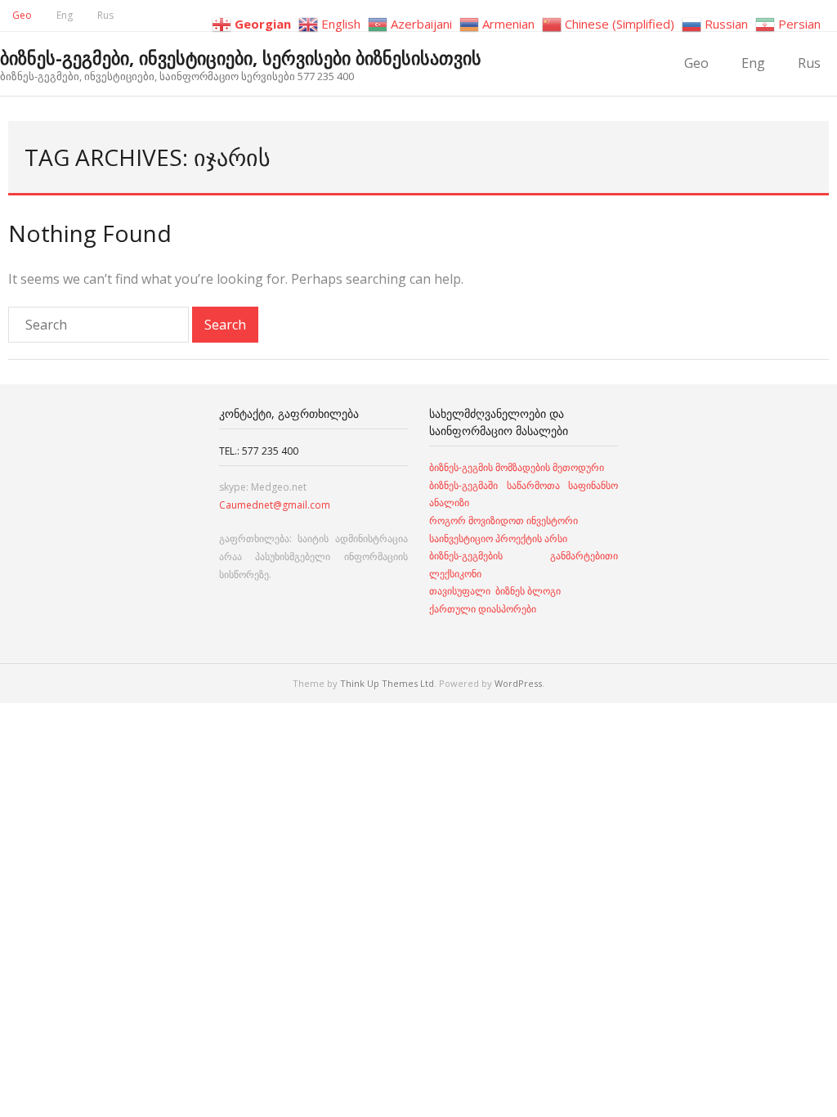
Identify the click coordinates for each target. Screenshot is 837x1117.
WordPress (518, 683)
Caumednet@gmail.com (274, 505)
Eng (64, 15)
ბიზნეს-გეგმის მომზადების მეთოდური (516, 467)
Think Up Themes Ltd (387, 683)
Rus (105, 15)
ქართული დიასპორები (482, 609)
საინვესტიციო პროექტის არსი (498, 538)
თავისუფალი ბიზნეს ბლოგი (495, 591)
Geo (22, 15)
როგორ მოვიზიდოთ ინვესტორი (504, 520)
